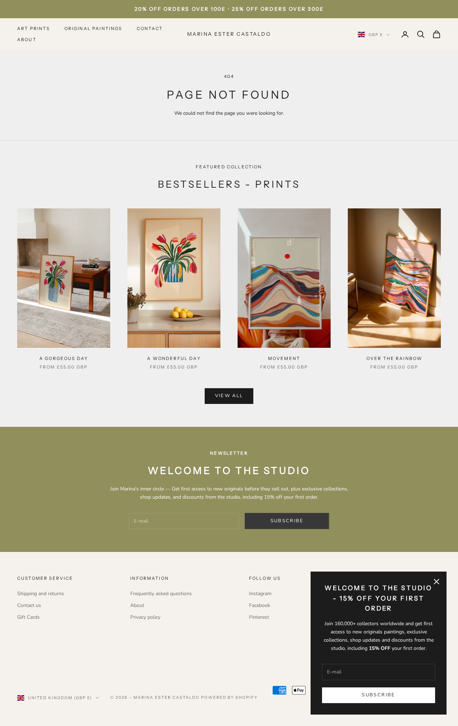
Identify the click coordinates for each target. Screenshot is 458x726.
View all (229, 395)
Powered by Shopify (229, 697)
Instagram (260, 593)
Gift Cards (28, 617)
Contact (150, 28)
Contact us (29, 605)
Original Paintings (93, 28)
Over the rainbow (394, 358)
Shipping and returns (40, 593)
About (26, 39)
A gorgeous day (63, 358)
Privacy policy (145, 617)
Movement (284, 358)
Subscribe (378, 695)
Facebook (259, 605)
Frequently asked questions (161, 593)
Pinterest (259, 617)
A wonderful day (173, 358)
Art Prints (33, 28)
